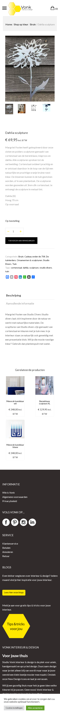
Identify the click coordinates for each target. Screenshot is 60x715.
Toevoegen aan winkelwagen (21, 241)
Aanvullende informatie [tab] (20, 303)
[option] (30, 68)
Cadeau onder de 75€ (34, 256)
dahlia (25, 267)
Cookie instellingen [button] (14, 708)
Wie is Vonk (8, 492)
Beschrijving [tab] (13, 295)
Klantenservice (10, 543)
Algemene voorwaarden (14, 496)
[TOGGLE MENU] (4, 8)
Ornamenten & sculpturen (29, 260)
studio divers (46, 267)
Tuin (14, 264)
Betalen (6, 547)
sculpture (34, 267)
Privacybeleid (9, 501)
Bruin (33, 24)
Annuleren (7, 551)
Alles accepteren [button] (35, 708)
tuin (7, 271)
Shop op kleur (21, 24)
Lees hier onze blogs (14, 592)
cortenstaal (16, 267)
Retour (6, 556)
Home (8, 24)
